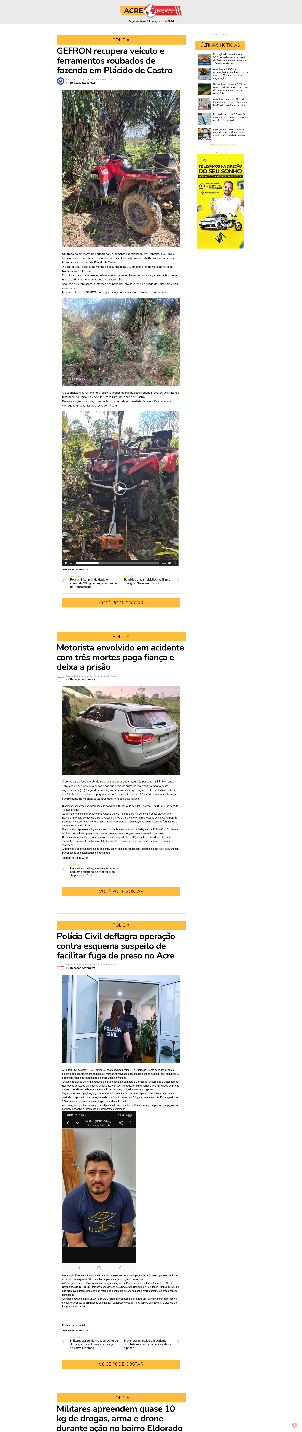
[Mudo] (169, 563)
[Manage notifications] (294, 1425)
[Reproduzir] (66, 563)
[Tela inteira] (174, 563)
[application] (120, 488)
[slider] (117, 563)
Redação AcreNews (82, 82)
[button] (120, 488)
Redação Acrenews (82, 679)
